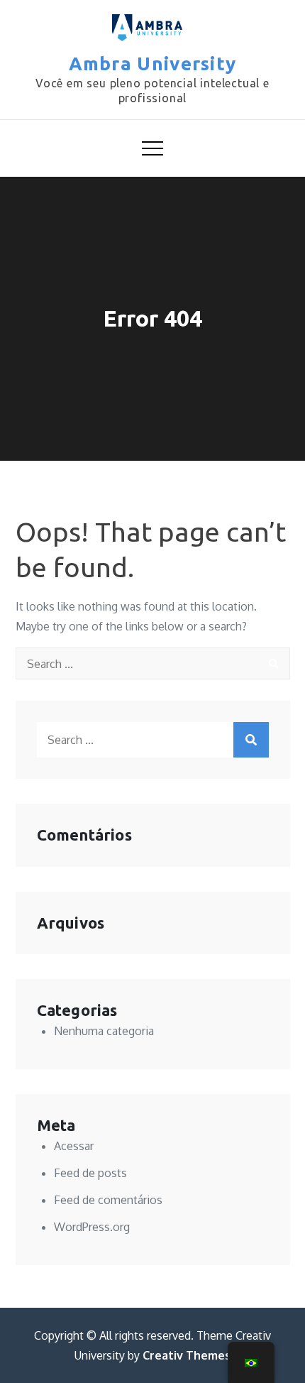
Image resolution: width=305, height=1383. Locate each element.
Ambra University (153, 63)
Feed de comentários (108, 1200)
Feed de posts (90, 1173)
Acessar (74, 1146)
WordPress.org (92, 1227)
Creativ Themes (187, 1355)
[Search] (274, 663)
